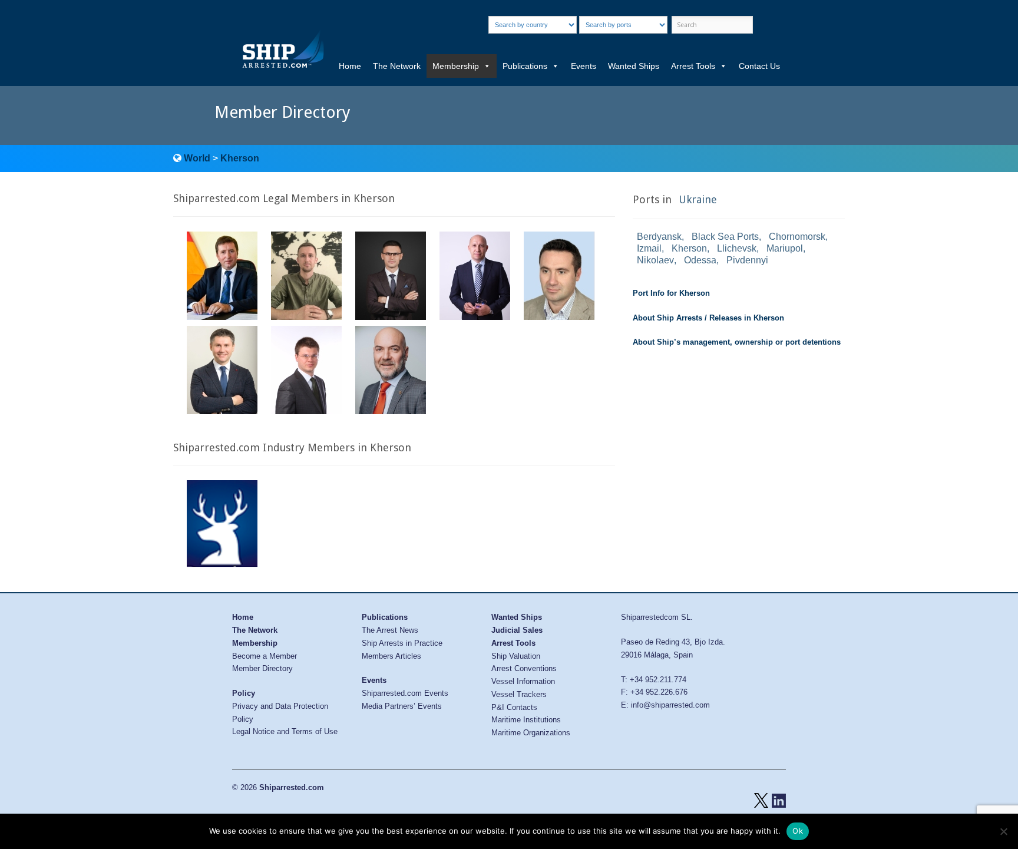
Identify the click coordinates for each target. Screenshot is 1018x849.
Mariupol (784, 248)
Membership (455, 66)
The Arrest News (390, 630)
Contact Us (759, 66)
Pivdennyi (747, 260)
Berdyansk (659, 237)
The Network (397, 66)
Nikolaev (655, 260)
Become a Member (264, 656)
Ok (797, 830)
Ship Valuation (515, 656)
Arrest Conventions (524, 668)
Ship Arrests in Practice (402, 643)
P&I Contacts (514, 707)
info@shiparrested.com (670, 705)
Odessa (700, 260)
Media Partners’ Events (402, 706)
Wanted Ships (633, 66)
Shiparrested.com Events (405, 693)
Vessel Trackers (519, 694)
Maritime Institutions (526, 719)
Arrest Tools (693, 66)
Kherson (239, 158)
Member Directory (262, 668)
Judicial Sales (517, 630)
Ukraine (698, 199)
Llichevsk (736, 248)
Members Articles (391, 656)
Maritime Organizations (530, 732)
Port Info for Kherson (671, 293)
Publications (525, 66)
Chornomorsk (797, 237)
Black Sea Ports (725, 237)
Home (350, 66)
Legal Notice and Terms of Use (285, 731)
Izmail (649, 248)
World (197, 158)
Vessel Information (523, 681)
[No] (1003, 831)
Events (583, 66)
